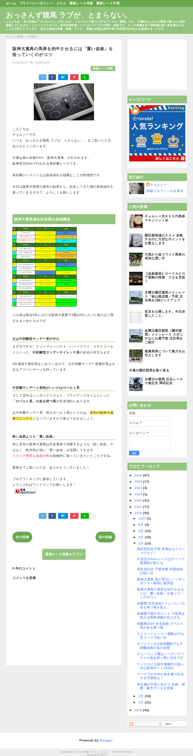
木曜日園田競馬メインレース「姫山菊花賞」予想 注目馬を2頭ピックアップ (165, 296)
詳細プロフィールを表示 (164, 191)
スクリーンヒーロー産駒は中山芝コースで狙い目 (160, 635)
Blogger (106, 740)
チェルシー (158, 185)
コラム (61, 3)
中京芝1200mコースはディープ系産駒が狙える (161, 561)
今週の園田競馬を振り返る (149, 370)
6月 (141, 525)
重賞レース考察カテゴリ (63, 554)
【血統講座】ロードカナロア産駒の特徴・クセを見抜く (165, 277)
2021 (139, 507)
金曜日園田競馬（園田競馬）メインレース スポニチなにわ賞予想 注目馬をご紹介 (164, 336)
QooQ (103, 754)
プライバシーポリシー (36, 3)
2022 (139, 500)
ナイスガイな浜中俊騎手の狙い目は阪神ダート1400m (160, 666)
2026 (139, 475)
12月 (142, 518)
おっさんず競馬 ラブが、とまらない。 (69, 15)
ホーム (11, 3)
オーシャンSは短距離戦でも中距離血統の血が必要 (160, 645)
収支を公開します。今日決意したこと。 (165, 313)
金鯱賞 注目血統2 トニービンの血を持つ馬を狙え (161, 605)
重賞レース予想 (108, 3)
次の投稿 (22, 537)
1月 (141, 702)
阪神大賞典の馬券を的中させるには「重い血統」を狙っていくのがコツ (160, 593)
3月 (141, 543)
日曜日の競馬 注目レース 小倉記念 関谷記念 (164, 381)
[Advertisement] (157, 64)
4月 (141, 537)
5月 (141, 531)
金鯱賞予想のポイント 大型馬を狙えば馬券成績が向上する (161, 615)
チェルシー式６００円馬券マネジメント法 (165, 218)
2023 (139, 494)
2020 (139, 513)
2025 (139, 481)
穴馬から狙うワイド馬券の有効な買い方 (165, 256)
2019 (139, 710)
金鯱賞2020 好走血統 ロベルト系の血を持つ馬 (160, 625)
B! (63, 77)
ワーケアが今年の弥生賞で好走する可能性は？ (160, 676)
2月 (141, 696)
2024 (139, 488)
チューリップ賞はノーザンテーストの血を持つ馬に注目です (160, 656)
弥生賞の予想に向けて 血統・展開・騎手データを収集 (161, 686)
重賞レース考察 (81, 3)
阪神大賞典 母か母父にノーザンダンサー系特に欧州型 (161, 581)
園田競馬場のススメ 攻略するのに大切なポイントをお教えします (165, 239)
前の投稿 (105, 537)
